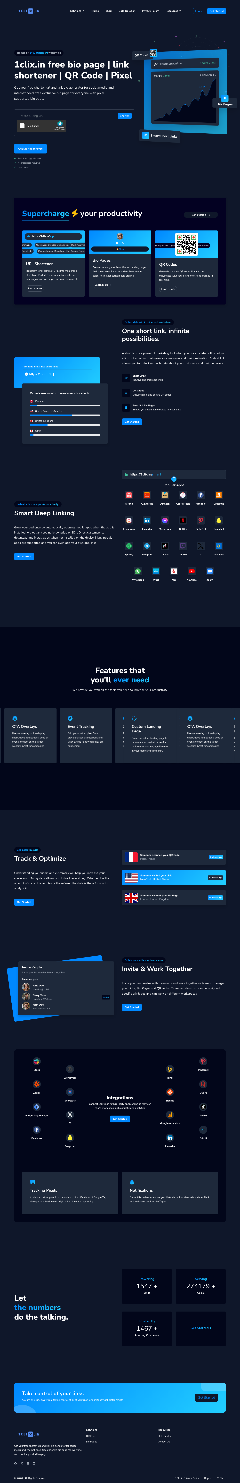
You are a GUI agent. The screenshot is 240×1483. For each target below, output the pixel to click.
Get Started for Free (30, 149)
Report (208, 1478)
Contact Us (164, 1441)
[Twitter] (123, 243)
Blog (109, 11)
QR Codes (91, 1436)
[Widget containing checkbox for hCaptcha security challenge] (41, 126)
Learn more (35, 288)
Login (198, 11)
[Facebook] (117, 243)
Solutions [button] (76, 11)
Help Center (164, 1436)
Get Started (216, 11)
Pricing (95, 11)
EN (221, 1478)
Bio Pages (91, 1441)
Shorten (124, 116)
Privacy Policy (150, 11)
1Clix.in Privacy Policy (187, 1478)
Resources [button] (172, 11)
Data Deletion (127, 11)
